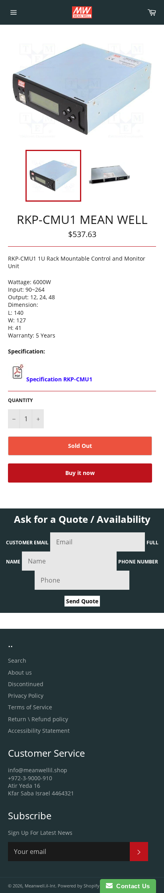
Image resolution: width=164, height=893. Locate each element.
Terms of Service (30, 707)
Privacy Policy (25, 695)
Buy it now (80, 473)
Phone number (138, 561)
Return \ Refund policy (38, 719)
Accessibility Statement (39, 730)
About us (20, 672)
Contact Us (131, 886)
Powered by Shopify (79, 886)
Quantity (20, 400)
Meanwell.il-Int (40, 886)
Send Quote (82, 601)
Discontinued (25, 684)
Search (17, 660)
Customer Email (27, 542)
